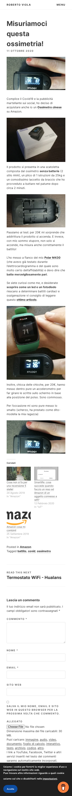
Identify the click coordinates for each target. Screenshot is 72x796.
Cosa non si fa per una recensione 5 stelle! (17, 486)
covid (31, 551)
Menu (61, 4)
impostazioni (50, 778)
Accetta (10, 789)
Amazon (25, 547)
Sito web (14, 684)
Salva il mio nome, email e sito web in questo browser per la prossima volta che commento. (33, 710)
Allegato (15, 721)
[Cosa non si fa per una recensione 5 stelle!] (19, 474)
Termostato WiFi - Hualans (34, 577)
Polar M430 (52, 257)
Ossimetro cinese (49, 107)
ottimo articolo (27, 299)
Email (13, 667)
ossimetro (44, 551)
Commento (17, 618)
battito (21, 551)
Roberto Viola (19, 4)
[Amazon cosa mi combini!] (19, 518)
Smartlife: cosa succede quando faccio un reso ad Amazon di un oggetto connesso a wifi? (45, 491)
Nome (12, 650)
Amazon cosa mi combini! (16, 528)
